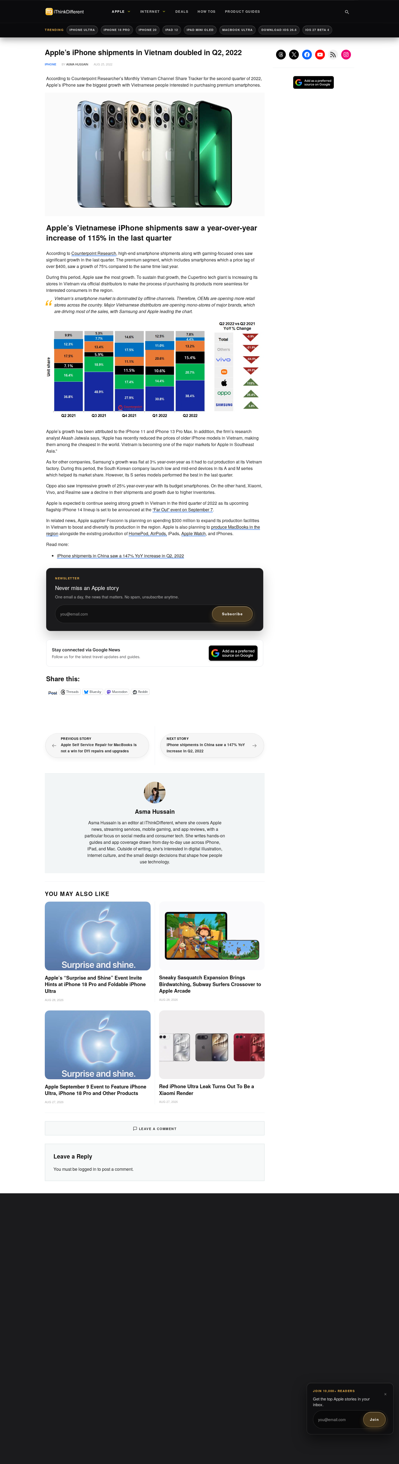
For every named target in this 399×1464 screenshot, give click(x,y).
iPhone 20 (148, 30)
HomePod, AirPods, (148, 533)
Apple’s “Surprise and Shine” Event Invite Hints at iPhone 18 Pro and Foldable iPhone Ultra (95, 984)
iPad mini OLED (200, 30)
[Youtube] (320, 54)
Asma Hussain (77, 64)
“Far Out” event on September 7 (183, 509)
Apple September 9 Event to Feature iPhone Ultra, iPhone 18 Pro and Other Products (95, 1090)
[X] (294, 54)
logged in (87, 1169)
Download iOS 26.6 (279, 30)
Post (52, 692)
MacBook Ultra (237, 30)
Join (374, 1419)
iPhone (50, 64)
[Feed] (333, 54)
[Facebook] (307, 54)
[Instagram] (346, 54)
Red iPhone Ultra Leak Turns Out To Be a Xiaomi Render (206, 1089)
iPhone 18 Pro (117, 30)
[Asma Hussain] (155, 791)
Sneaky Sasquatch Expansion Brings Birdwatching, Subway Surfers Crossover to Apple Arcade (210, 984)
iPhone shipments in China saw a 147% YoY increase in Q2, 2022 (120, 556)
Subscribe (232, 613)
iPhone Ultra (82, 30)
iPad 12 (171, 30)
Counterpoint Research (93, 253)
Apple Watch (193, 533)
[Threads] (281, 54)
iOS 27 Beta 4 (317, 30)
